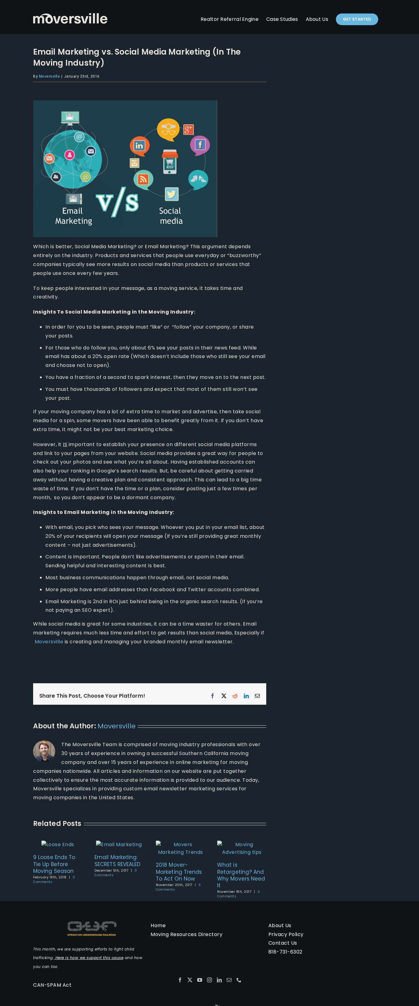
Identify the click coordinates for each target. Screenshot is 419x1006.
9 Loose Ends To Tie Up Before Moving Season (54, 864)
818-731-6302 (285, 951)
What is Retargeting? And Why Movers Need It (241, 875)
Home (158, 925)
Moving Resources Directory (186, 934)
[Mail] (229, 979)
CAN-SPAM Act (52, 985)
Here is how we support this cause (88, 957)
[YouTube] (199, 979)
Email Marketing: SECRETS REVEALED (117, 861)
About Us (279, 925)
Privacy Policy (286, 934)
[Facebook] (180, 979)
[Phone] (239, 979)
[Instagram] (209, 979)
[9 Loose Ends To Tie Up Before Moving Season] (57, 844)
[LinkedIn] (219, 979)
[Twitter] (190, 979)
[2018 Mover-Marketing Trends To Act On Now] (180, 844)
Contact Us (282, 942)
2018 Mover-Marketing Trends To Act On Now (179, 871)
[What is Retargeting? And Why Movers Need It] (241, 844)
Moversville (49, 76)
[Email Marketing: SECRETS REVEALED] (119, 844)
